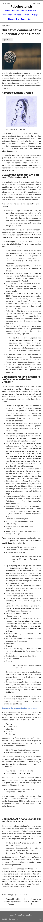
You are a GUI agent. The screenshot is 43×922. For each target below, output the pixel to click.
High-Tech (20, 19)
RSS (40, 919)
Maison (24, 11)
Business (17, 15)
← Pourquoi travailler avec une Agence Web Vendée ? (12, 901)
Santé (7, 11)
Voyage (35, 15)
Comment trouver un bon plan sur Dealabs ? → (32, 901)
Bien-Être (32, 11)
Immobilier (7, 15)
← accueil (6, 3)
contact (13, 915)
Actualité (15, 11)
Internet (30, 19)
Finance (11, 19)
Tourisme (26, 15)
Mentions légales (25, 915)
